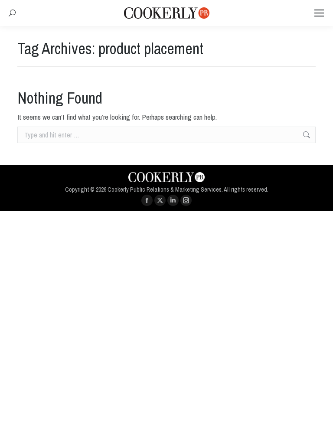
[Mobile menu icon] (319, 13)
